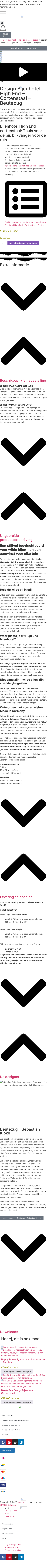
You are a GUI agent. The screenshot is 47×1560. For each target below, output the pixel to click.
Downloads (9, 1332)
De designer (9, 1077)
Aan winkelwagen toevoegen (23, 243)
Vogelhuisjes (7, 1529)
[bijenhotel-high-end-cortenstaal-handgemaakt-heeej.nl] (23, 52)
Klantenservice (7, 1415)
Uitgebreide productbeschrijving (16, 538)
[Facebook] (3, 1442)
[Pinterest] (9, 1442)
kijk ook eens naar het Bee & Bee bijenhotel (24, 166)
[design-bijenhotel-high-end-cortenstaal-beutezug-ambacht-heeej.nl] (23, 60)
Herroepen (7, 1450)
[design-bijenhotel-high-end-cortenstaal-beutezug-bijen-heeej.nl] (23, 58)
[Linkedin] (21, 1442)
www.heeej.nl (24, 1502)
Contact (5, 1435)
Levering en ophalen (16, 897)
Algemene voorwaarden (11, 1425)
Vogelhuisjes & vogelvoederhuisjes (15, 1420)
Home (2, 40)
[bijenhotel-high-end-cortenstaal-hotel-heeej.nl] (23, 51)
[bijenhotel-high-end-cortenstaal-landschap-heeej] (23, 56)
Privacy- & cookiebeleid (11, 1430)
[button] (2, 23)
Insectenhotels (14, 40)
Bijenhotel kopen (30, 40)
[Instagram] (15, 1442)
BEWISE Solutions (8, 1505)
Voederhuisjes (7, 1524)
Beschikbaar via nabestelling (23, 380)
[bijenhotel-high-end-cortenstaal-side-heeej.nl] (23, 54)
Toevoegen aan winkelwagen (17, 1371)
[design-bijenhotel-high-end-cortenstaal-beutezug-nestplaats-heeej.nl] (23, 62)
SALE (4, 1538)
